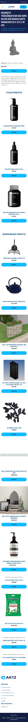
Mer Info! (14, 71)
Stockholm (4, 1)
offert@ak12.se (24, 1)
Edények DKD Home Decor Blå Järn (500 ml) (14, 301)
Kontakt (8, 718)
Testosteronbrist (6, 687)
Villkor (12, 718)
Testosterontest (6, 690)
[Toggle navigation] (2, 7)
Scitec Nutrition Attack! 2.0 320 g (14, 580)
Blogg (3, 701)
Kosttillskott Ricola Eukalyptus (14, 623)
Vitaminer (9, 63)
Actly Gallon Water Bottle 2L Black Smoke (14, 657)
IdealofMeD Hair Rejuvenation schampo (14, 126)
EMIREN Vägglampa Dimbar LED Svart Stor (14, 258)
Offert (23, 7)
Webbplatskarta (14, 719)
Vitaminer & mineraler (18, 63)
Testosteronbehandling (8, 695)
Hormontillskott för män (8, 692)
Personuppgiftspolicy (20, 718)
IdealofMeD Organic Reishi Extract (14, 169)
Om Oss (4, 698)
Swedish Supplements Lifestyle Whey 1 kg (14, 640)
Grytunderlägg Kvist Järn (14, 428)
